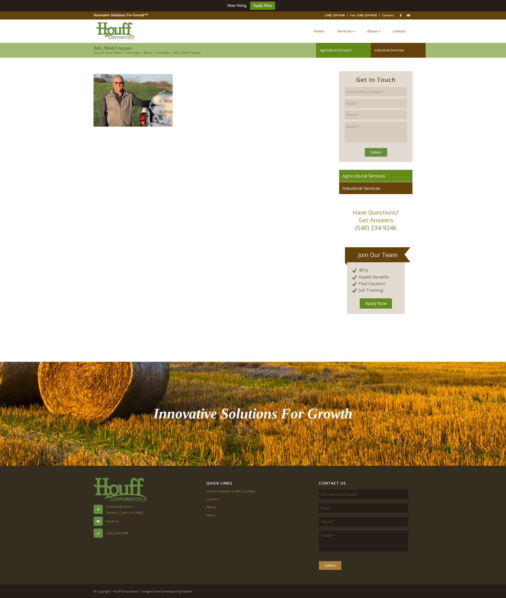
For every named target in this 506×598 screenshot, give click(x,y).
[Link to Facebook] (401, 15)
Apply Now (262, 5)
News (210, 515)
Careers (388, 15)
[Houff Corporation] (115, 31)
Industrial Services (389, 50)
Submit (376, 152)
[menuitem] (335, 15)
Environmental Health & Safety (230, 491)
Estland (187, 591)
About (211, 507)
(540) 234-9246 (335, 15)
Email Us (112, 521)
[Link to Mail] (408, 15)
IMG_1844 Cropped (112, 48)
